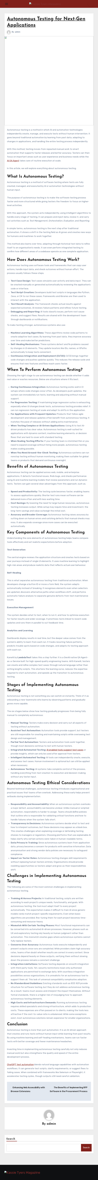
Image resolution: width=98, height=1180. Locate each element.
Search (10, 1139)
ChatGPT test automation (20, 1064)
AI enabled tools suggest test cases (65, 750)
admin (17, 32)
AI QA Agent (13, 160)
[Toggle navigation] (6, 3)
